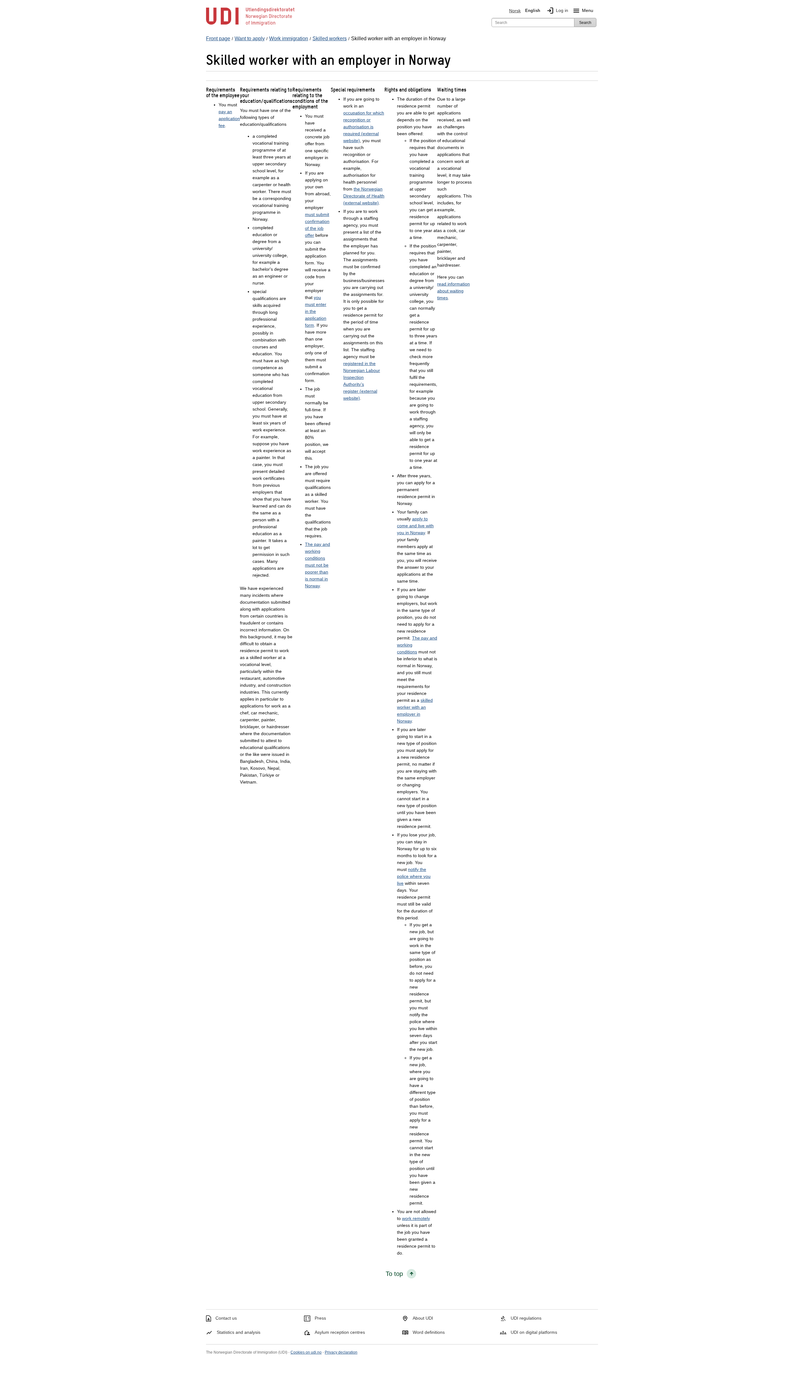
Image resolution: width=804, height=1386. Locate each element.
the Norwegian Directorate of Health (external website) (363, 195)
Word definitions (429, 1332)
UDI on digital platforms (534, 1332)
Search (585, 22)
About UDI (423, 1318)
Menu (583, 10)
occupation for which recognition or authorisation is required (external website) (363, 126)
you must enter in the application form (315, 311)
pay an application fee (229, 118)
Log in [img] (557, 10)
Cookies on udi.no (306, 1352)
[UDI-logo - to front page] (250, 25)
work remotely (416, 1218)
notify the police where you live (414, 876)
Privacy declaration (341, 1352)
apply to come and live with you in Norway (415, 525)
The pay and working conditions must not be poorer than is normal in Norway (317, 565)
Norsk (515, 10)
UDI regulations (526, 1318)
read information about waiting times (453, 290)
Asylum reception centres (340, 1332)
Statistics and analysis (238, 1332)
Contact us (226, 1318)
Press (320, 1318)
